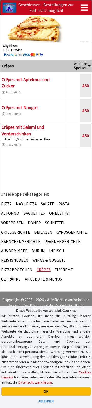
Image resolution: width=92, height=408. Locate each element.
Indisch (56, 250)
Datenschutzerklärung (35, 382)
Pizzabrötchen (16, 269)
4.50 (85, 85)
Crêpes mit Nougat (20, 107)
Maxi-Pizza (26, 203)
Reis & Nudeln (14, 260)
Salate (47, 203)
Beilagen (43, 232)
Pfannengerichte (62, 241)
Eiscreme (64, 269)
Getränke (11, 279)
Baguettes (34, 213)
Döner (34, 222)
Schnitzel (55, 222)
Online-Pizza (71, 305)
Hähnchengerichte (20, 241)
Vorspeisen (12, 222)
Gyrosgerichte (71, 232)
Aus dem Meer (14, 250)
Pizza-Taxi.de (41, 305)
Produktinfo (13, 92)
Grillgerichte (15, 232)
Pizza (6, 203)
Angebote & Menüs (43, 279)
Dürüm (38, 250)
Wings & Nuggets (49, 260)
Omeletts (58, 213)
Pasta (64, 203)
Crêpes (44, 269)
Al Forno (10, 213)
